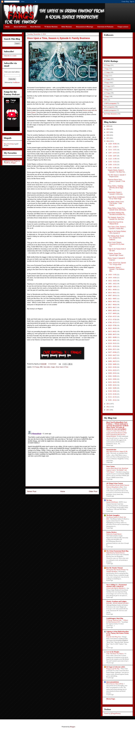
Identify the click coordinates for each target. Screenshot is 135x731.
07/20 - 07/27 (112, 316)
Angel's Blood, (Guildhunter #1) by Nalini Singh (116, 198)
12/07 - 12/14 (112, 153)
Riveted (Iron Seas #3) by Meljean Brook (115, 223)
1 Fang (106, 69)
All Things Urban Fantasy (114, 483)
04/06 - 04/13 (112, 361)
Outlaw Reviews (111, 532)
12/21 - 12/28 (112, 147)
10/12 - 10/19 (112, 280)
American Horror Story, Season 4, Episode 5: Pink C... (116, 181)
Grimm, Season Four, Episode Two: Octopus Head (117, 263)
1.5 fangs (107, 72)
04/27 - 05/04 (112, 352)
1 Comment (52, 364)
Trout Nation (110, 466)
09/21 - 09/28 (112, 289)
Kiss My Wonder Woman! (114, 568)
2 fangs (106, 75)
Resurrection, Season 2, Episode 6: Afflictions (115, 193)
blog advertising (9, 144)
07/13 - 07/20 (112, 319)
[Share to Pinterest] (71, 364)
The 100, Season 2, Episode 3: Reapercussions (117, 175)
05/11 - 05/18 (112, 346)
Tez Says (109, 500)
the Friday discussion (110, 114)
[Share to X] (67, 364)
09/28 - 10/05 (112, 286)
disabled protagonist (110, 110)
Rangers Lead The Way (113, 668)
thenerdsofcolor (111, 449)
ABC (41, 367)
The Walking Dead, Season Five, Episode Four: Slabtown (116, 237)
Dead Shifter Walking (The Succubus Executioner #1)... (117, 213)
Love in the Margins (112, 652)
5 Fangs (106, 96)
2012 (108, 407)
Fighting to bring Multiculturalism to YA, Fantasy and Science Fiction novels (117, 633)
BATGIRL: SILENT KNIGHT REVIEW (117, 603)
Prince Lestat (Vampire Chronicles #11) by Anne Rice (116, 244)
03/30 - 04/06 (112, 364)
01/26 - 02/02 (112, 391)
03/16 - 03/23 (112, 370)
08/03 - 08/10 (112, 310)
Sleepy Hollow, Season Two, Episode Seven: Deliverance (117, 209)
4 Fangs (106, 89)
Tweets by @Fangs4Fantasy (112, 713)
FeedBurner (16, 82)
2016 (108, 135)
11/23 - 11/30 (112, 159)
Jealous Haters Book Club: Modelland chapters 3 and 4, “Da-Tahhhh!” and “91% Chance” (117, 470)
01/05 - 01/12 (112, 400)
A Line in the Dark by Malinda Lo (116, 588)
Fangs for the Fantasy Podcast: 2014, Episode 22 (117, 232)
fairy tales (47, 367)
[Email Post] (59, 364)
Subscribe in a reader (10, 56)
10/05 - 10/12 (112, 283)
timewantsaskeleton (112, 682)
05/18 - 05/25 (112, 343)
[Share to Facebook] (69, 364)
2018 (108, 129)
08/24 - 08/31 (112, 301)
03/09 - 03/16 (112, 373)
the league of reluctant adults (115, 667)
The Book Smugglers (112, 515)
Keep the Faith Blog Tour (113, 637)
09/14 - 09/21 (112, 292)
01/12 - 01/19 (112, 397)
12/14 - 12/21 (112, 150)
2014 (108, 141)
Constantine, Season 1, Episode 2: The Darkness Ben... (116, 269)
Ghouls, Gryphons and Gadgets (116, 601)
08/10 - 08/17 (112, 307)
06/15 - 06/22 (112, 331)
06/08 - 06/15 (112, 334)
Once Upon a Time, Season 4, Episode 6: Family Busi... (117, 227)
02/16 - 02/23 (112, 382)
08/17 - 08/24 (112, 304)
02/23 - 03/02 (112, 379)
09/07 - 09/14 (112, 295)
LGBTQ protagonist (110, 103)
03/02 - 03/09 (112, 376)
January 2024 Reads (112, 502)
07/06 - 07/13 (112, 322)
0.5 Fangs (107, 65)
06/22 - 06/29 (112, 328)
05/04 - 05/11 (112, 349)
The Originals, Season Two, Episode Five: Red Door (116, 218)
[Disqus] (62, 399)
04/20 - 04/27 (112, 355)
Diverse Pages (110, 699)
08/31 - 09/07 (112, 298)
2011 (108, 410)
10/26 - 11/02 (112, 274)
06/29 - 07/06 (112, 325)
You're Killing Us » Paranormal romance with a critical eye (116, 585)
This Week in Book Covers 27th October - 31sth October (116, 203)
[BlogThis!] (65, 364)
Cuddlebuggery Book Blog (114, 618)
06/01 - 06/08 (112, 337)
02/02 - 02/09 (112, 388)
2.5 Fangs (107, 79)
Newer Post (31, 491)
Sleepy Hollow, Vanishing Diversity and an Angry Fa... (115, 187)
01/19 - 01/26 (112, 394)
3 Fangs (106, 82)
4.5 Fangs (107, 93)
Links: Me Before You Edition (115, 653)
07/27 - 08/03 (112, 313)
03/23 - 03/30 (112, 367)
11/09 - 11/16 (112, 164)
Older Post (93, 491)
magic (53, 367)
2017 (108, 132)
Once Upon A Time (62, 367)
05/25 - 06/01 (112, 340)
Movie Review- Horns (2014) (114, 684)
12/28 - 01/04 (112, 144)
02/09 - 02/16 (112, 385)
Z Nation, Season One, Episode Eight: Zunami (115, 254)
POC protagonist (109, 107)
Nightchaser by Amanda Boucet (115, 553)
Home (62, 491)
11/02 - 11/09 (112, 167)
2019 (108, 126)
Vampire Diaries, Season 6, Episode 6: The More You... (117, 171)
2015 (108, 138)
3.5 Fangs (35, 367)
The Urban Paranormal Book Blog (117, 551)
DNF (105, 100)
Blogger (72, 727)
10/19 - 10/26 (112, 277)
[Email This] (63, 364)
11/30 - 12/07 (112, 156)
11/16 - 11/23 (112, 161)
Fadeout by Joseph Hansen (114, 534)
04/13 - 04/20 (112, 358)
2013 (108, 404)
